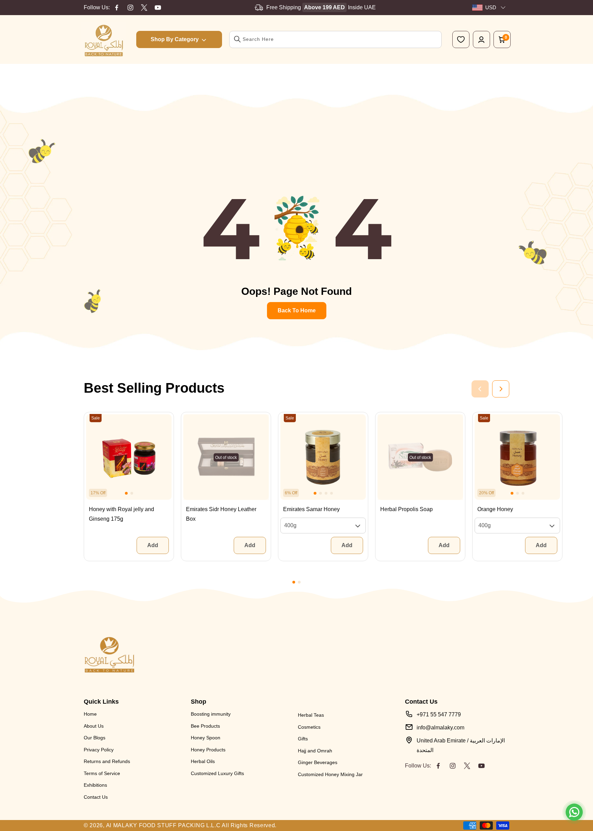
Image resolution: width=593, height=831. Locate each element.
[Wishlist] (460, 39)
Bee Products (205, 726)
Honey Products (208, 749)
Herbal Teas (311, 715)
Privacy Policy (99, 749)
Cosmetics (309, 727)
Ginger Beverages (317, 762)
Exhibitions (95, 785)
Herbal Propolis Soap (406, 509)
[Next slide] (500, 388)
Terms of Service (102, 773)
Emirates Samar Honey (311, 509)
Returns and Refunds (107, 761)
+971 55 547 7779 (439, 714)
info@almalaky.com (440, 727)
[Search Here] (237, 39)
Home (90, 714)
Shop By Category (175, 39)
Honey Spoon (205, 737)
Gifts (303, 738)
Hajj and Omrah (315, 750)
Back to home (297, 310)
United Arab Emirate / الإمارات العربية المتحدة (461, 745)
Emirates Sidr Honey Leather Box (221, 514)
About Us (94, 726)
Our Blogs (94, 737)
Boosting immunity (211, 714)
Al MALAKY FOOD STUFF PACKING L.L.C (163, 825)
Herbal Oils (203, 761)
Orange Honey (495, 509)
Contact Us (96, 797)
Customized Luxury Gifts (217, 773)
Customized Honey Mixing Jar (330, 774)
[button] (126, 493)
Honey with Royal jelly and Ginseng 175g (121, 514)
